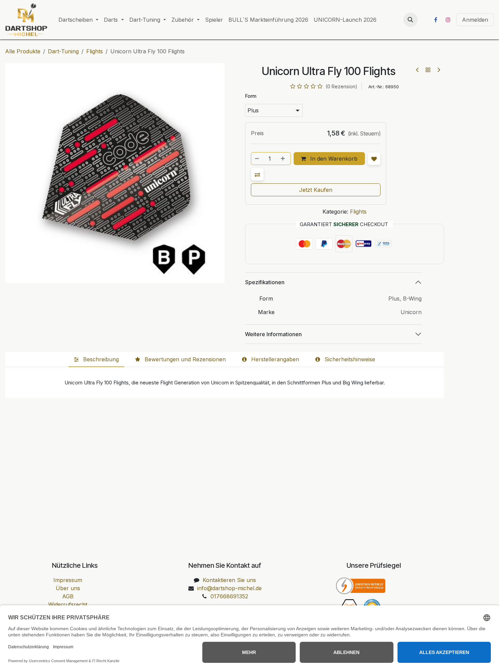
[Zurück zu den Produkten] (428, 69)
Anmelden (475, 19)
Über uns (68, 588)
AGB (68, 596)
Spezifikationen (264, 282)
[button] (410, 20)
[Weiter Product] (438, 69)
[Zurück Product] (417, 69)
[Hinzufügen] (283, 158)
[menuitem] (78, 19)
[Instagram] (448, 19)
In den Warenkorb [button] (333, 158)
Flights (94, 51)
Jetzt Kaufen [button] (315, 189)
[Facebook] (435, 19)
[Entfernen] (257, 158)
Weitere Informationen (273, 334)
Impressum (67, 580)
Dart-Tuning (63, 51)
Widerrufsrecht (67, 604)
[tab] (96, 359)
